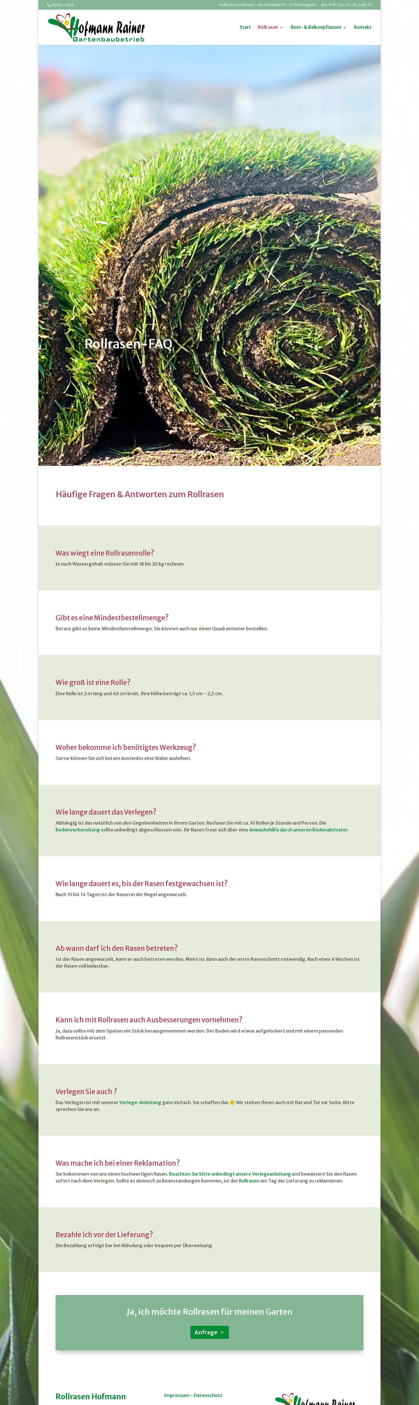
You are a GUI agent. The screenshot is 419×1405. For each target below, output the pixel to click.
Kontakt (362, 27)
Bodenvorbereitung (78, 830)
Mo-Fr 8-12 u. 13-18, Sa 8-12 (346, 5)
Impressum (177, 1395)
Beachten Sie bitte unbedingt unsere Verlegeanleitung (230, 1174)
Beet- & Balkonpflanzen (316, 27)
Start (245, 27)
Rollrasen (268, 27)
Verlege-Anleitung (140, 1102)
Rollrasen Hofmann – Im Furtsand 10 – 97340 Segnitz (267, 5)
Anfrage (205, 1332)
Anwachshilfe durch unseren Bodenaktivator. (299, 830)
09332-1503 (62, 5)
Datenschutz (208, 1395)
